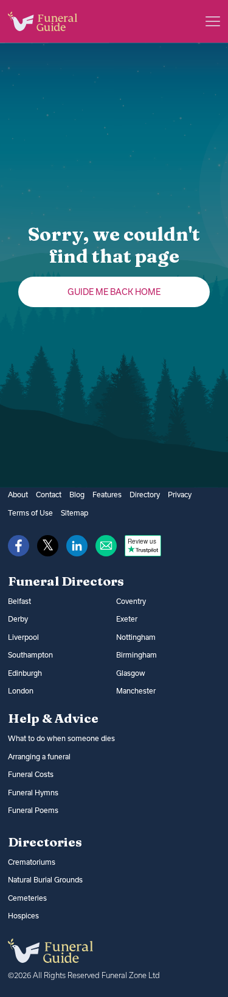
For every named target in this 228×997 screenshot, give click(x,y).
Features (107, 495)
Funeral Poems (33, 810)
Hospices (23, 916)
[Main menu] (213, 21)
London (20, 691)
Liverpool (23, 637)
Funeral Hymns (33, 793)
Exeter (126, 619)
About (18, 495)
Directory (145, 495)
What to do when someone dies (61, 738)
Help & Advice (53, 718)
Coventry (131, 601)
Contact (48, 495)
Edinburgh (25, 673)
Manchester (136, 691)
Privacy (180, 495)
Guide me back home (114, 292)
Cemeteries (27, 898)
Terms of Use (30, 513)
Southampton (30, 655)
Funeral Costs (31, 774)
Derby (18, 619)
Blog (77, 495)
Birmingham (136, 655)
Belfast (19, 601)
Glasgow (130, 673)
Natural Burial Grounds (45, 880)
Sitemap (74, 513)
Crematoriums (31, 862)
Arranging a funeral (39, 757)
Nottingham (136, 637)
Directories (45, 842)
